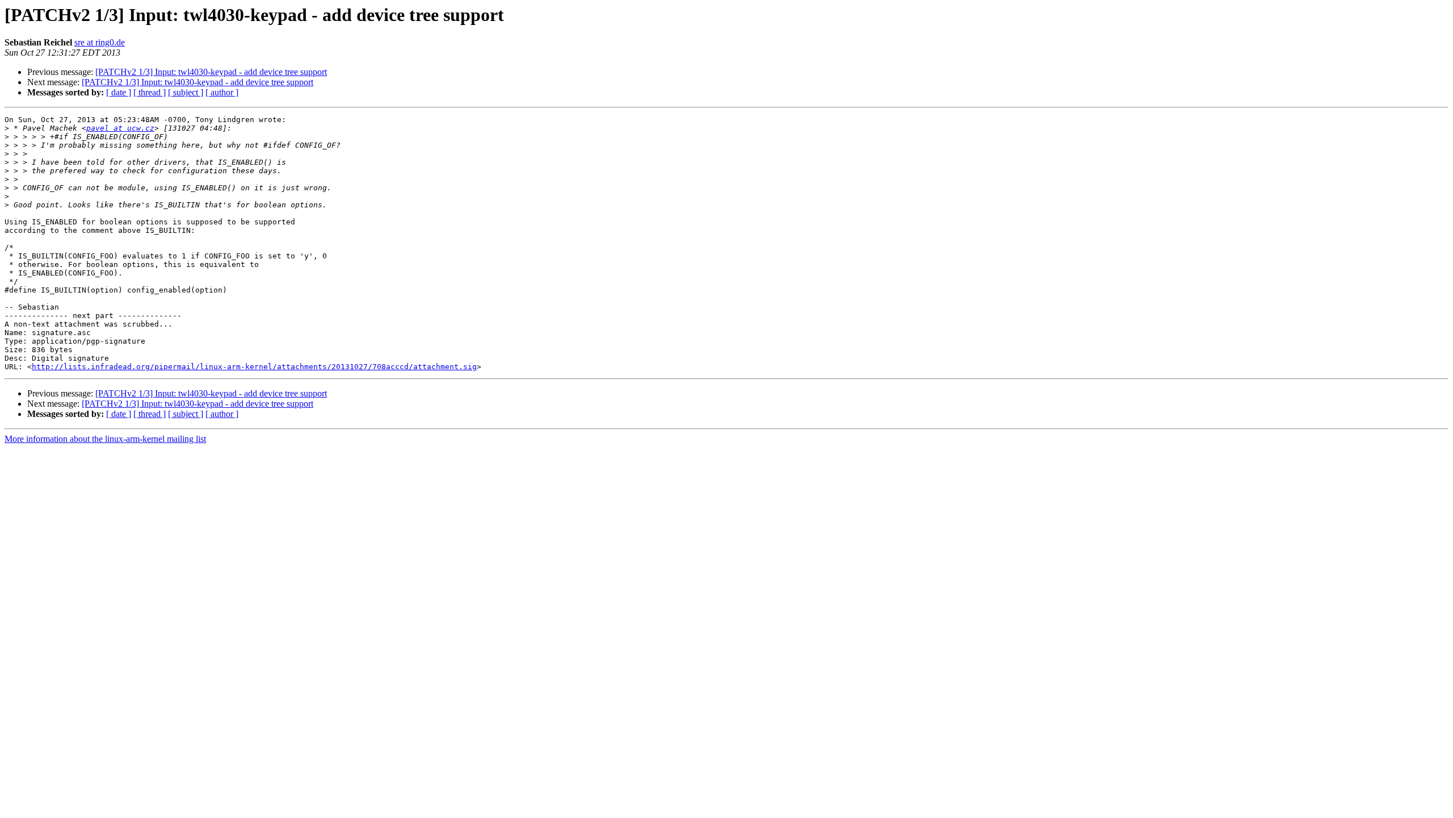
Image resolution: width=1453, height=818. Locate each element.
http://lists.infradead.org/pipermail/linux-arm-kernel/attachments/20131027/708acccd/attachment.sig (254, 366)
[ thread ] (149, 92)
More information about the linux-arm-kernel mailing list (105, 439)
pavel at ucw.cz (120, 128)
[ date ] (118, 92)
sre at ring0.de (99, 42)
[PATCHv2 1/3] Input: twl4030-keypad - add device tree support (211, 72)
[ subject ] (185, 92)
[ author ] (221, 92)
